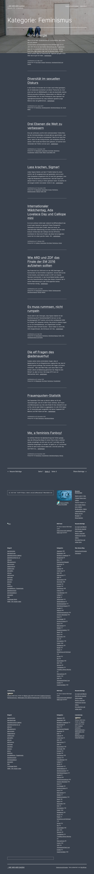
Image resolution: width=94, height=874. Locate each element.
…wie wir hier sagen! (15, 867)
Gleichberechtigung (55, 107)
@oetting (9, 586)
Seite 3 (54, 471)
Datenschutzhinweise (71, 6)
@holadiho (10, 571)
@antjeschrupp (11, 553)
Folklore (59, 590)
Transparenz (60, 667)
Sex (61, 107)
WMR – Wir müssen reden (14, 601)
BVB (58, 566)
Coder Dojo (60, 571)
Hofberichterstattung (62, 612)
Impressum (83, 6)
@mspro (9, 581)
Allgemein (59, 551)
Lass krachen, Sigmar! (43, 167)
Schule (60, 243)
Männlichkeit (60, 625)
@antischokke (11, 551)
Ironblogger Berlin (12, 599)
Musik (58, 632)
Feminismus (48, 62)
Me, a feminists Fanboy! (44, 433)
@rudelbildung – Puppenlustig (15, 588)
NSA (58, 639)
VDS (58, 678)
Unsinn (59, 676)
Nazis (58, 634)
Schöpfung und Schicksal (64, 652)
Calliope (38, 243)
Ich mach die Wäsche (80, 527)
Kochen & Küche (61, 621)
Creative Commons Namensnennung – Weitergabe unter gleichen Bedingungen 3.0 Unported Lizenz (80, 731)
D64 (37, 418)
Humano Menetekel (62, 614)
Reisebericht (60, 645)
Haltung (37, 152)
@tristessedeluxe (12, 592)
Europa (50, 189)
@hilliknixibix (10, 568)
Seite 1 (40, 471)
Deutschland (45, 150)
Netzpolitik (60, 636)
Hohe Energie (37, 35)
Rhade (44, 152)
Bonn (58, 560)
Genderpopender (46, 107)
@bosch (9, 560)
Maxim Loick (78, 496)
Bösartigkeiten (79, 518)
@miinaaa (10, 577)
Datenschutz (60, 575)
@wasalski (10, 595)
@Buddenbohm (11, 562)
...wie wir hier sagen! (16, 6)
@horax (9, 573)
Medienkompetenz (62, 630)
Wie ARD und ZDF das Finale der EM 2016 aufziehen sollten (43, 261)
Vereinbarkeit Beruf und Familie (35, 337)
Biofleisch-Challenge (62, 555)
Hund (58, 617)
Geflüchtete (60, 599)
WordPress (83, 867)
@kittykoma (10, 575)
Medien (43, 292)
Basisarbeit (38, 150)
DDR (58, 577)
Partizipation (60, 641)
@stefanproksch (11, 590)
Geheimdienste (61, 601)
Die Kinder (38, 62)
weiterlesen (47, 55)
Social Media (49, 152)
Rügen (58, 649)
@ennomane (10, 564)
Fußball (50, 290)
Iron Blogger (60, 619)
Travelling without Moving (64, 669)
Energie (43, 62)
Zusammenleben (61, 685)
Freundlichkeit (30, 152)
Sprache (59, 665)
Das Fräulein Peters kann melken (80, 498)
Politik (40, 152)
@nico (9, 584)
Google (59, 608)
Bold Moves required (80, 529)
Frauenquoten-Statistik (44, 395)
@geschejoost (11, 566)
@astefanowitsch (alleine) (14, 555)
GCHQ (58, 597)
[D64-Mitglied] (9, 524)
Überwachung (60, 674)
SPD (54, 152)
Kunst (58, 623)
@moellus (10, 579)
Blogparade (38, 381)
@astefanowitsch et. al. (13, 557)
